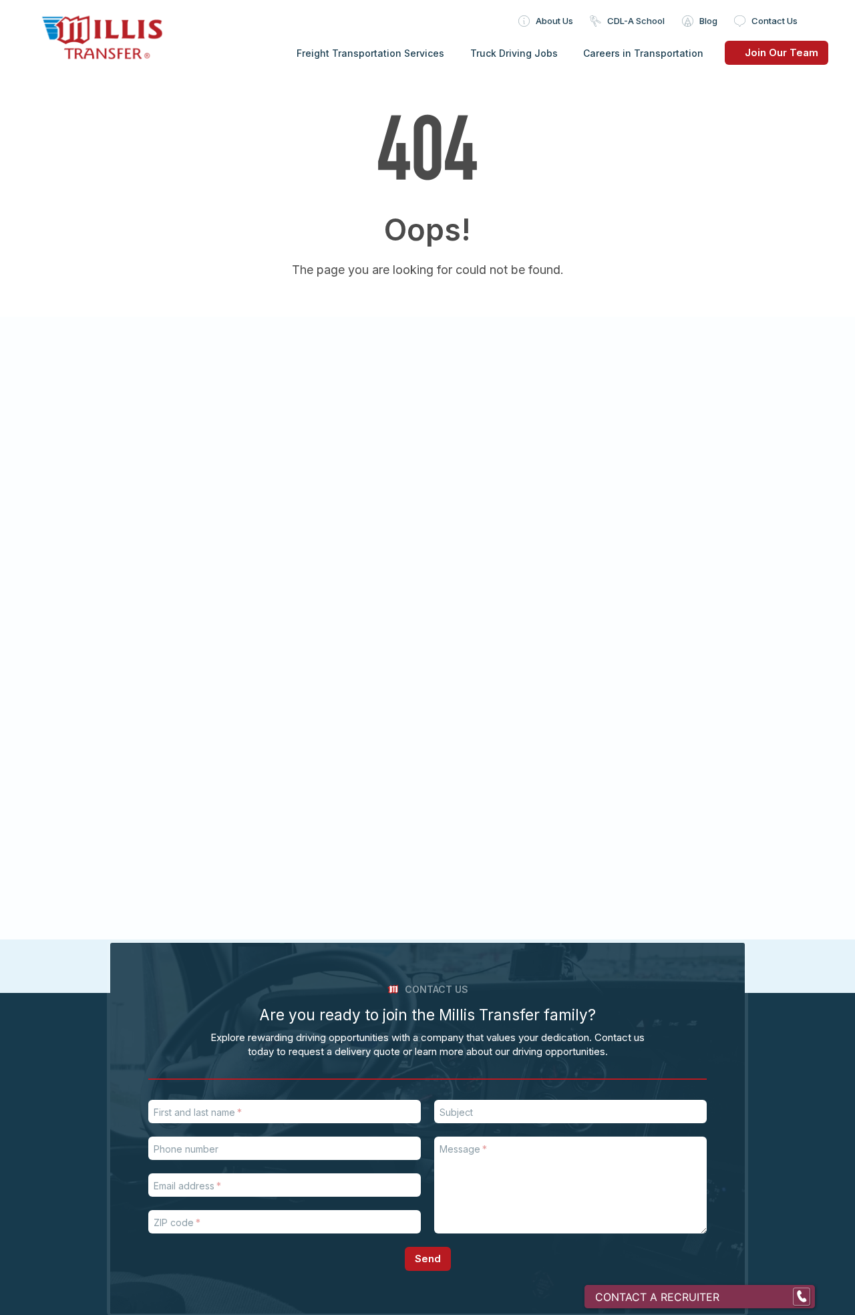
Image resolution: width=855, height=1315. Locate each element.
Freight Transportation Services (370, 53)
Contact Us (774, 20)
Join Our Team (781, 52)
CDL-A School (636, 20)
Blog (708, 20)
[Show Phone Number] (801, 1297)
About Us (554, 20)
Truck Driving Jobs (514, 53)
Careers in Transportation (643, 53)
